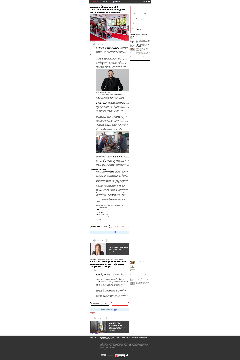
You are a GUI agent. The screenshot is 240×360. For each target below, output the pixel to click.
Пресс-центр (118, 337)
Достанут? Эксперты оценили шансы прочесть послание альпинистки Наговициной (143, 41)
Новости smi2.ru (94, 255)
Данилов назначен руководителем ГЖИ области (140, 29)
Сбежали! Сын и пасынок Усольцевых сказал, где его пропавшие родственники (143, 45)
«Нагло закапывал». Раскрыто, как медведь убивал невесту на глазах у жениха (143, 275)
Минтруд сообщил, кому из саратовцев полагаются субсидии (140, 9)
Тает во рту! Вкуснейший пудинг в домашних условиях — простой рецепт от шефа (142, 262)
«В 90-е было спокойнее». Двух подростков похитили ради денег (142, 266)
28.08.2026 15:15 (93, 259)
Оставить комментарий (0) (120, 226)
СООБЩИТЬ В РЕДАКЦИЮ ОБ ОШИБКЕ (106, 338)
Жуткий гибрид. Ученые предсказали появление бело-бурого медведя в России (143, 37)
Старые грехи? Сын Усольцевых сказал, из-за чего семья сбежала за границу (143, 270)
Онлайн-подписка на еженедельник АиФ (139, 337)
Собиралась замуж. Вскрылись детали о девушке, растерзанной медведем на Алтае (142, 57)
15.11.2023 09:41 (92, 5)
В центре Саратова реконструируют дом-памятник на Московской (140, 19)
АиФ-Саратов (92, 41)
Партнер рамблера (111, 355)
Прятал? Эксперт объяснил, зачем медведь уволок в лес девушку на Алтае (142, 279)
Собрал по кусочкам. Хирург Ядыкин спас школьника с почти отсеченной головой (143, 53)
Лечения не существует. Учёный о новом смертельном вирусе (142, 283)
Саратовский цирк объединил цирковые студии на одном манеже (140, 24)
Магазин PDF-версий (126, 337)
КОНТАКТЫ (112, 337)
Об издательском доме (104, 337)
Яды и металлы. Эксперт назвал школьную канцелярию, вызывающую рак (142, 49)
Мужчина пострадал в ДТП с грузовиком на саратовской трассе (140, 14)
